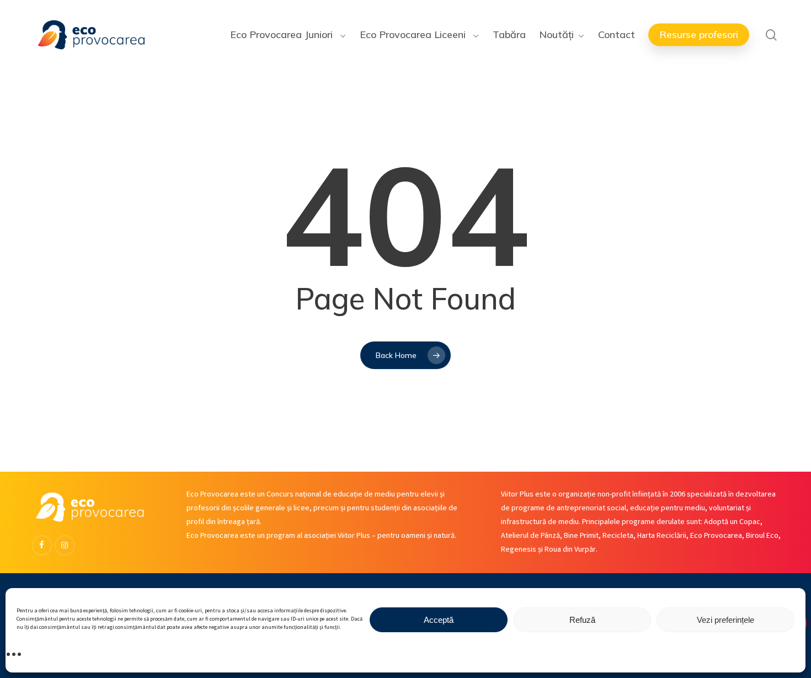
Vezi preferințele (725, 619)
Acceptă (438, 619)
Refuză (582, 619)
